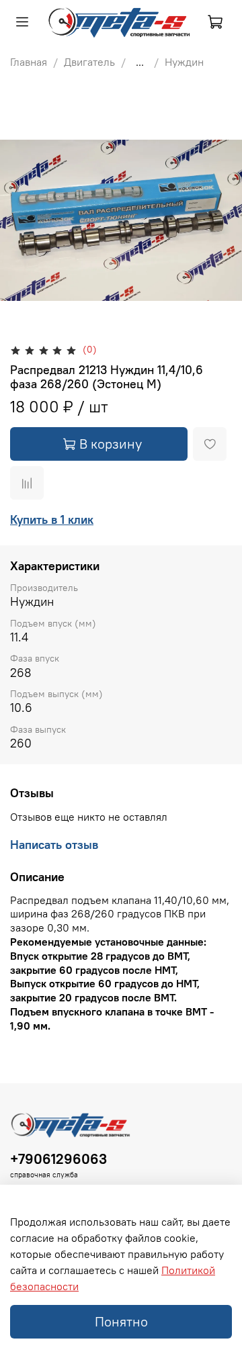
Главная (28, 62)
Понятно (121, 1321)
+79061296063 (58, 1159)
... (140, 62)
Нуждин (184, 62)
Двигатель (89, 62)
